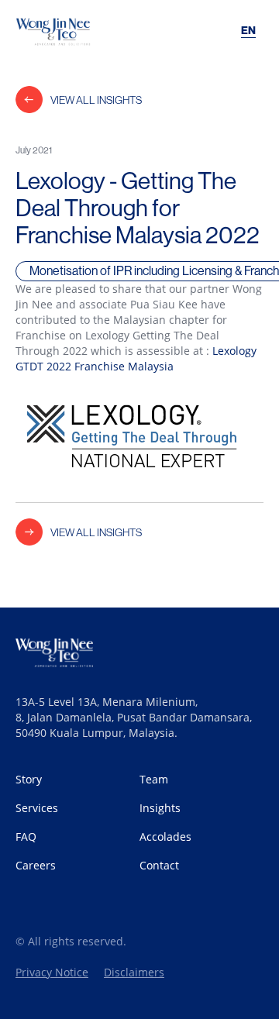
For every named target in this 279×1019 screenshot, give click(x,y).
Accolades (165, 836)
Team (154, 779)
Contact (159, 865)
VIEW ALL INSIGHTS (96, 100)
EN (248, 30)
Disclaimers (134, 972)
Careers (36, 865)
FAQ (26, 836)
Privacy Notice (52, 972)
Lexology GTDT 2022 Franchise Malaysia (136, 358)
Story (29, 779)
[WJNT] (70, 31)
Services (37, 807)
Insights (160, 807)
